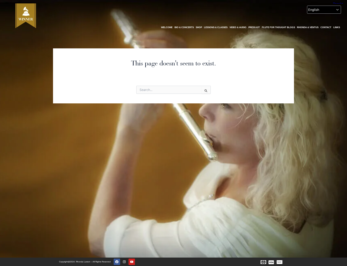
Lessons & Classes (216, 27)
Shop (199, 27)
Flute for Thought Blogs (278, 27)
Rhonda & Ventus (307, 27)
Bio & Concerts (184, 27)
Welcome (166, 27)
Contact (325, 27)
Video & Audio (238, 27)
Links (336, 27)
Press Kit (254, 27)
